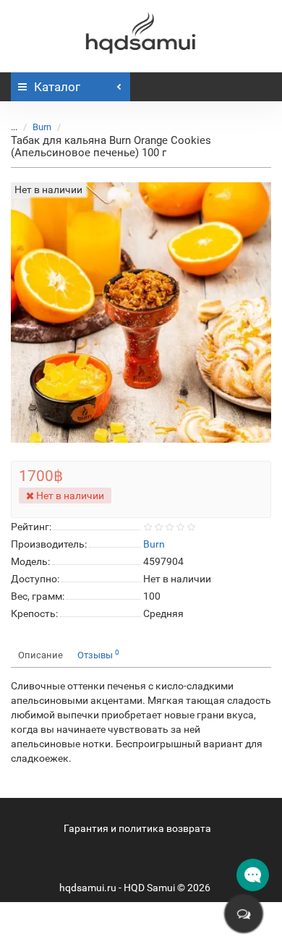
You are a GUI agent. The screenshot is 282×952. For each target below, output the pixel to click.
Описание (40, 655)
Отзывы (98, 654)
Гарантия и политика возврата (137, 828)
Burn (42, 127)
